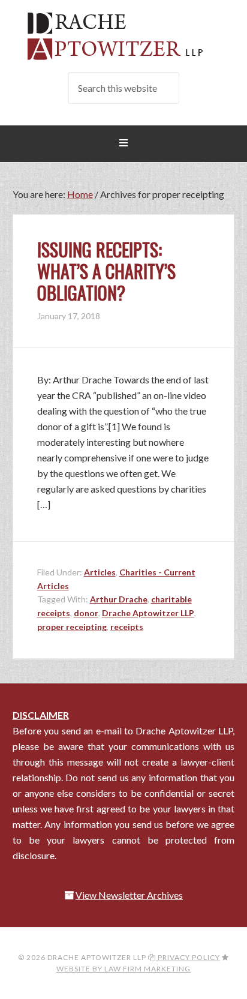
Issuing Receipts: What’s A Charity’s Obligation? (106, 271)
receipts (126, 627)
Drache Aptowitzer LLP (124, 36)
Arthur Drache (118, 599)
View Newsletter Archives (129, 895)
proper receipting (72, 627)
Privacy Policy (188, 957)
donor (86, 613)
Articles (100, 572)
